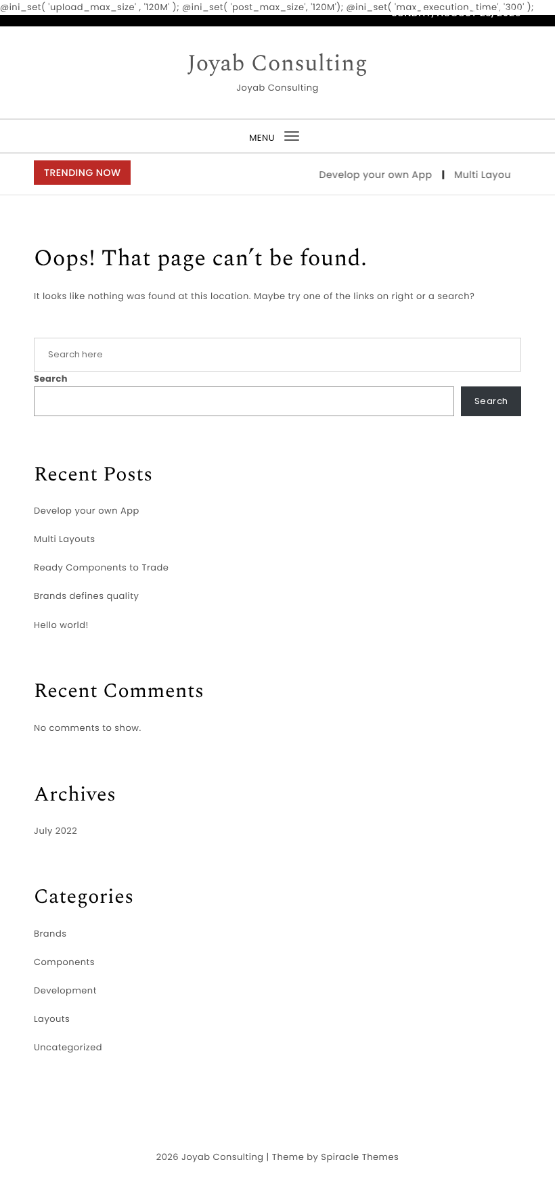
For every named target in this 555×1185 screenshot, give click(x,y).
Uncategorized (68, 1047)
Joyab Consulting (277, 64)
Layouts (52, 1018)
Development (65, 990)
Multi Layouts (484, 174)
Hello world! (61, 625)
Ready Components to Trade (101, 567)
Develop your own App (374, 174)
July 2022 (55, 830)
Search (51, 378)
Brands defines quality (86, 595)
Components (64, 962)
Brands (50, 933)
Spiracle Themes (360, 1156)
